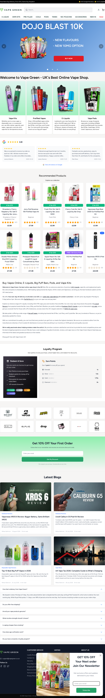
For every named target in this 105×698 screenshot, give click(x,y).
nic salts (94, 306)
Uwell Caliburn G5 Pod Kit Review (69, 517)
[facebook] (1, 666)
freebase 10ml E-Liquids (69, 306)
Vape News (58, 567)
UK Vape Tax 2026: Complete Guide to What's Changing (78, 571)
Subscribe (86, 690)
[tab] (47, 69)
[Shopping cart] (103, 10)
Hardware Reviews (7, 513)
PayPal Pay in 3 (29, 299)
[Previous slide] (4, 46)
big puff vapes (32, 313)
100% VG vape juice (70, 309)
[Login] (99, 9)
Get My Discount (52, 459)
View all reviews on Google (53, 165)
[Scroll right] (102, 109)
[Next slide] (101, 46)
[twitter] (8, 666)
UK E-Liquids (75, 287)
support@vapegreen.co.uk (11, 659)
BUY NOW (68, 57)
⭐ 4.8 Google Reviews (86, 2)
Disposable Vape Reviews (9, 567)
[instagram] (4, 666)
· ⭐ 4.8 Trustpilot (99, 2)
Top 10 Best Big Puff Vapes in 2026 (16, 571)
